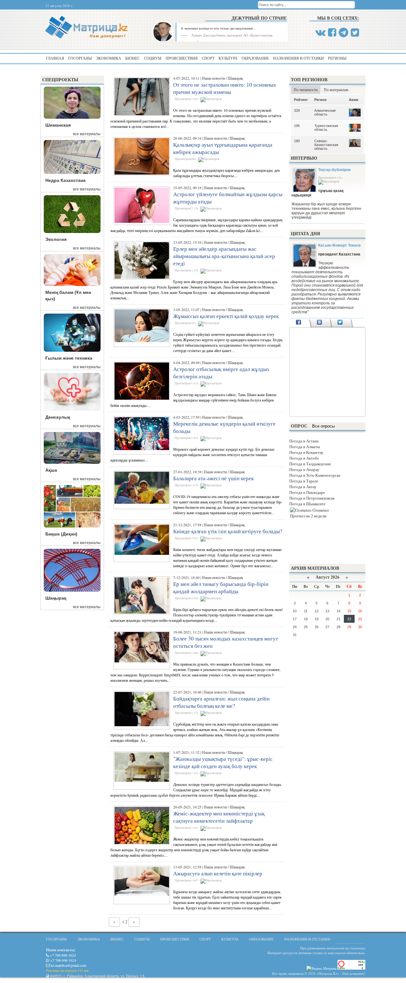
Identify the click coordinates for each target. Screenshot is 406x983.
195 (297, 126)
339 (297, 110)
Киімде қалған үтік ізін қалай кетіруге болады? (227, 531)
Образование (255, 58)
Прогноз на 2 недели (308, 516)
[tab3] (340, 322)
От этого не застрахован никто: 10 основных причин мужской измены (224, 88)
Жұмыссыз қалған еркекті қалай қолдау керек (226, 316)
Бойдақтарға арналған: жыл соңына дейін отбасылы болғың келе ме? (221, 702)
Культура (228, 58)
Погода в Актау (303, 486)
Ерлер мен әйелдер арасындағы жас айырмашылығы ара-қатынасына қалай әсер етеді (224, 256)
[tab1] (298, 322)
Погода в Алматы (304, 446)
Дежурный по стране (259, 18)
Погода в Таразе (303, 481)
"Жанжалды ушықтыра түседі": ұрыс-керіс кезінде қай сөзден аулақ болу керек (223, 762)
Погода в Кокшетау (306, 452)
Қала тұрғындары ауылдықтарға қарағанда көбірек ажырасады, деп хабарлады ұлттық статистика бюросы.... (226, 173)
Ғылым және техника (68, 358)
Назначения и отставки (298, 58)
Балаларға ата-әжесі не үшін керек (213, 478)
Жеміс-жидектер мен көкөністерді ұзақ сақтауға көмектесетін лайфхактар (219, 817)
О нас (84, 970)
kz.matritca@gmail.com (68, 965)
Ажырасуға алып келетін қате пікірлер (217, 873)
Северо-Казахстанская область (326, 144)
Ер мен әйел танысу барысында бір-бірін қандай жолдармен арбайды (220, 587)
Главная (55, 58)
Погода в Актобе (304, 458)
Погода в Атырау (304, 469)
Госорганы (80, 58)
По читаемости (306, 89)
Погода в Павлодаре (307, 492)
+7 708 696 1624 (62, 955)
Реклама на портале (61, 970)
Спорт (208, 58)
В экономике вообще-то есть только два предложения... (218, 28)
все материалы (87, 134)
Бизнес (132, 58)
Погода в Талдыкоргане (310, 464)
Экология (56, 239)
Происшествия (182, 58)
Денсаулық (57, 417)
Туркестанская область (326, 127)
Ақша (51, 470)
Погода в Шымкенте (307, 504)
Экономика (108, 58)
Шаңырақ (55, 598)
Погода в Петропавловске (312, 498)
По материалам (336, 89)
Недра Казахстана (65, 180)
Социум (152, 58)
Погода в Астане (304, 441)
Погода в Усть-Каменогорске (315, 475)
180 (297, 141)
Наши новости (213, 78)
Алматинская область (325, 112)
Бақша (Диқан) (61, 533)
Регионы (337, 58)
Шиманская (58, 125)
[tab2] (319, 322)
